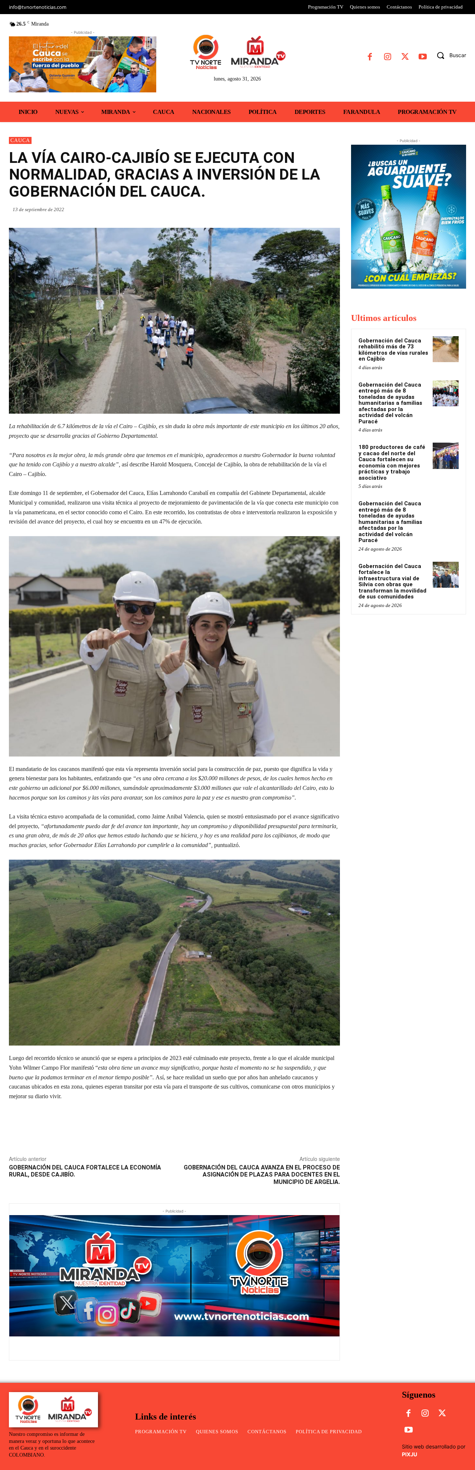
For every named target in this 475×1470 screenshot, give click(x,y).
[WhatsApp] (281, 209)
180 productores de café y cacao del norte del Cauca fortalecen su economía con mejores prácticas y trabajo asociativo (391, 462)
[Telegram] (332, 209)
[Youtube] (422, 57)
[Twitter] (405, 57)
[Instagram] (387, 57)
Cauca (20, 140)
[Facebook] (370, 57)
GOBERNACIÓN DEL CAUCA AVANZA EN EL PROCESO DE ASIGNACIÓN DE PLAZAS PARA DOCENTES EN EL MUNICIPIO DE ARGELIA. (262, 1174)
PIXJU (409, 1454)
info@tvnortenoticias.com (37, 7)
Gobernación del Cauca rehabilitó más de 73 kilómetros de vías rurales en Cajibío (393, 349)
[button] (449, 55)
